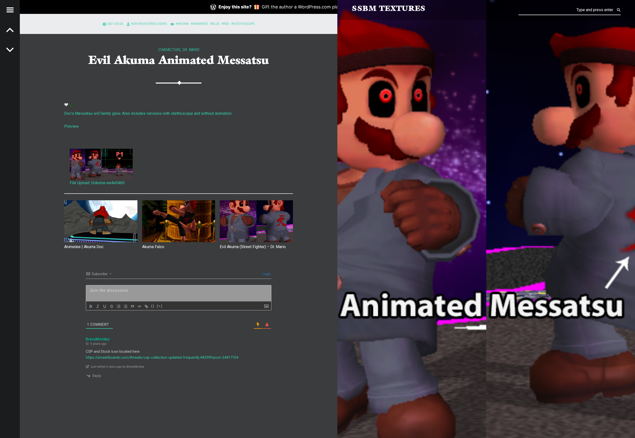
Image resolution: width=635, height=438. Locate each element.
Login (266, 274)
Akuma (183, 24)
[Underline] (104, 306)
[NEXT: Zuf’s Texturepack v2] (10, 30)
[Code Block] (139, 306)
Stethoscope (243, 24)
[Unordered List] (125, 306)
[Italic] (97, 306)
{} (153, 306)
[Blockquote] (132, 306)
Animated (200, 24)
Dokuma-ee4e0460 (108, 182)
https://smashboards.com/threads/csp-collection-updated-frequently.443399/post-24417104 (162, 357)
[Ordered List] (118, 306)
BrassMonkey (98, 339)
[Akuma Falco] (178, 221)
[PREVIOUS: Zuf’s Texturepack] (10, 49)
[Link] (146, 306)
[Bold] (90, 306)
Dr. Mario (190, 49)
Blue (216, 24)
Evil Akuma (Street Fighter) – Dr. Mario (253, 246)
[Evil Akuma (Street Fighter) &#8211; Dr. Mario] (256, 221)
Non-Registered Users (149, 24)
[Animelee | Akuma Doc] (100, 221)
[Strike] (111, 306)
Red (226, 24)
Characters (169, 49)
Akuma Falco (153, 246)
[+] (159, 306)
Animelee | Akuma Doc (83, 246)
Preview (71, 126)
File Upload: (80, 182)
